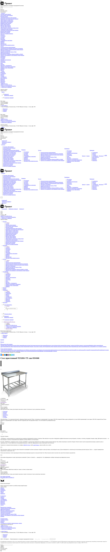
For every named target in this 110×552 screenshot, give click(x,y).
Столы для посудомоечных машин (16, 351)
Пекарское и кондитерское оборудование (55, 345)
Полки (97, 350)
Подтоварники (92, 350)
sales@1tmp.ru (4, 105)
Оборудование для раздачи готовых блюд (36, 346)
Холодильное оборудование (17, 345)
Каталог (7, 223)
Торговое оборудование (22, 346)
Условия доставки (4, 519)
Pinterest (4, 111)
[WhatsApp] (10, 355)
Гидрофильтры (52, 350)
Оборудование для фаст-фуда (70, 345)
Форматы (8, 247)
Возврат (2, 522)
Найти (2, 546)
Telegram (5, 110)
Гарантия (3, 520)
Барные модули (23, 350)
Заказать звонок (9, 328)
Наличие (5, 412)
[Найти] (2, 8)
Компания (8, 292)
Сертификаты (3, 499)
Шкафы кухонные (53, 351)
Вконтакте (5, 108)
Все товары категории (5, 476)
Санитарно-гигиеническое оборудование (66, 346)
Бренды (2, 491)
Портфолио (8, 274)
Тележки (38, 351)
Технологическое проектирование (8, 508)
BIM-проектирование (5, 509)
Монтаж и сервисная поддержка (8, 510)
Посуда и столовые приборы (100, 346)
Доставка (5, 417)
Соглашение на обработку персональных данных (11, 523)
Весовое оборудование (80, 346)
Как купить (5, 414)
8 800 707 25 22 (4, 83)
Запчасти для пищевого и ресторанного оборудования (12, 515)
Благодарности (4, 500)
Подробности (3, 402)
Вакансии (3, 501)
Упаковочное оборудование (51, 346)
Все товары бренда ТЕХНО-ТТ (7, 477)
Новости (2, 497)
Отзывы (5, 413)
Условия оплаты (4, 518)
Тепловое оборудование (6, 345)
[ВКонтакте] (1, 355)
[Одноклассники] (3, 355)
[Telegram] (14, 355)
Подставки (86, 350)
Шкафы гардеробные (44, 351)
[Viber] (8, 355)
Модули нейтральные (79, 350)
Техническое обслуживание (7, 511)
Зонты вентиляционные (60, 350)
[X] (6, 355)
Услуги (7, 261)
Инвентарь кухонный (89, 346)
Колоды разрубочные (70, 350)
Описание (5, 411)
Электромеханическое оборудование (38, 345)
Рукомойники (101, 350)
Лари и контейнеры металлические (41, 350)
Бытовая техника (26, 345)
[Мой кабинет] (1, 199)
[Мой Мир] (5, 355)
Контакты (3, 502)
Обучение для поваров (5, 513)
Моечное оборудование (12, 346)
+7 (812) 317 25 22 (8, 86)
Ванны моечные (30, 350)
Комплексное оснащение (6, 507)
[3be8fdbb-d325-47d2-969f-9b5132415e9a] (14, 397)
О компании (3, 495)
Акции (2, 492)
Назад (8, 222)
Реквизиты (3, 503)
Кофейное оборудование (94, 345)
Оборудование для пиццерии (83, 345)
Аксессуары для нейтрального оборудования (10, 350)
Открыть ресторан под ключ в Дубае (8, 514)
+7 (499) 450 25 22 (6, 87)
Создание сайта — (48, 539)
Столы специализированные (30, 351)
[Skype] (12, 355)
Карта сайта (37, 539)
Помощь (2, 516)
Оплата (4, 416)
